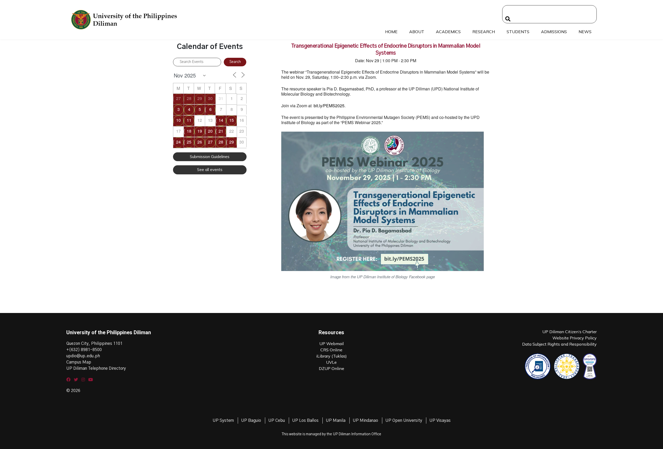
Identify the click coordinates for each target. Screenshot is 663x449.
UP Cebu (276, 420)
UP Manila (335, 420)
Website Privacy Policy (574, 337)
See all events (209, 169)
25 (189, 142)
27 (178, 98)
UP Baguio (251, 420)
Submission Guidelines (209, 156)
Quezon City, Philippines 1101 (94, 343)
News (585, 31)
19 (199, 131)
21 (221, 131)
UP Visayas (440, 420)
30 (210, 98)
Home (391, 31)
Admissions (554, 31)
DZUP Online (331, 368)
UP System (223, 420)
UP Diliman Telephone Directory (96, 368)
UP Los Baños (305, 420)
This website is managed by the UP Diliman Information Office (331, 434)
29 (199, 98)
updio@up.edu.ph (83, 356)
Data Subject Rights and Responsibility (559, 344)
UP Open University (403, 420)
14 (221, 120)
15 (231, 120)
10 (178, 120)
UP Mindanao (365, 420)
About (416, 31)
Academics (448, 31)
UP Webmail (331, 343)
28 (189, 98)
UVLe (331, 362)
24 (178, 142)
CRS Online (331, 349)
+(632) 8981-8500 (84, 350)
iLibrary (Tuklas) (331, 356)
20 (210, 131)
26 (199, 142)
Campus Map (78, 362)
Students (518, 31)
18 (189, 131)
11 (189, 120)
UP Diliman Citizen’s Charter (569, 331)
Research (483, 31)
